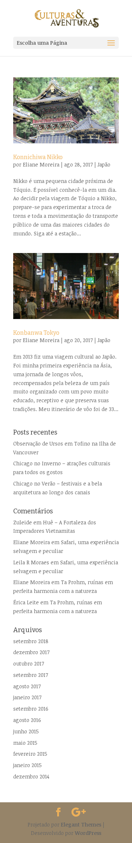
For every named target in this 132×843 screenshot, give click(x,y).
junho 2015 (26, 731)
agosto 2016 (27, 719)
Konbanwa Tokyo (36, 332)
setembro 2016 (30, 708)
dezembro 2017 (31, 652)
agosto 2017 (27, 686)
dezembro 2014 (31, 776)
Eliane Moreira (41, 164)
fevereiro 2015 (30, 753)
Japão (104, 164)
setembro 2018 (30, 641)
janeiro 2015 (27, 765)
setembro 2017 (30, 674)
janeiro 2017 (27, 697)
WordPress (88, 832)
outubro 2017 (28, 663)
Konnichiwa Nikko (38, 157)
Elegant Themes (81, 824)
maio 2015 (25, 742)
